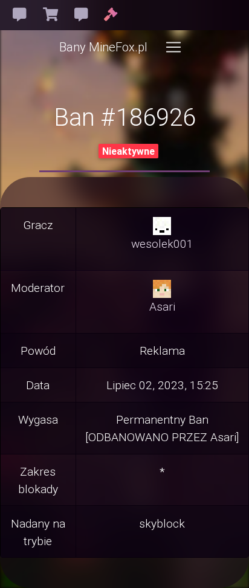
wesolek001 (162, 243)
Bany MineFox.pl (103, 46)
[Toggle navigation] (173, 47)
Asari (162, 306)
